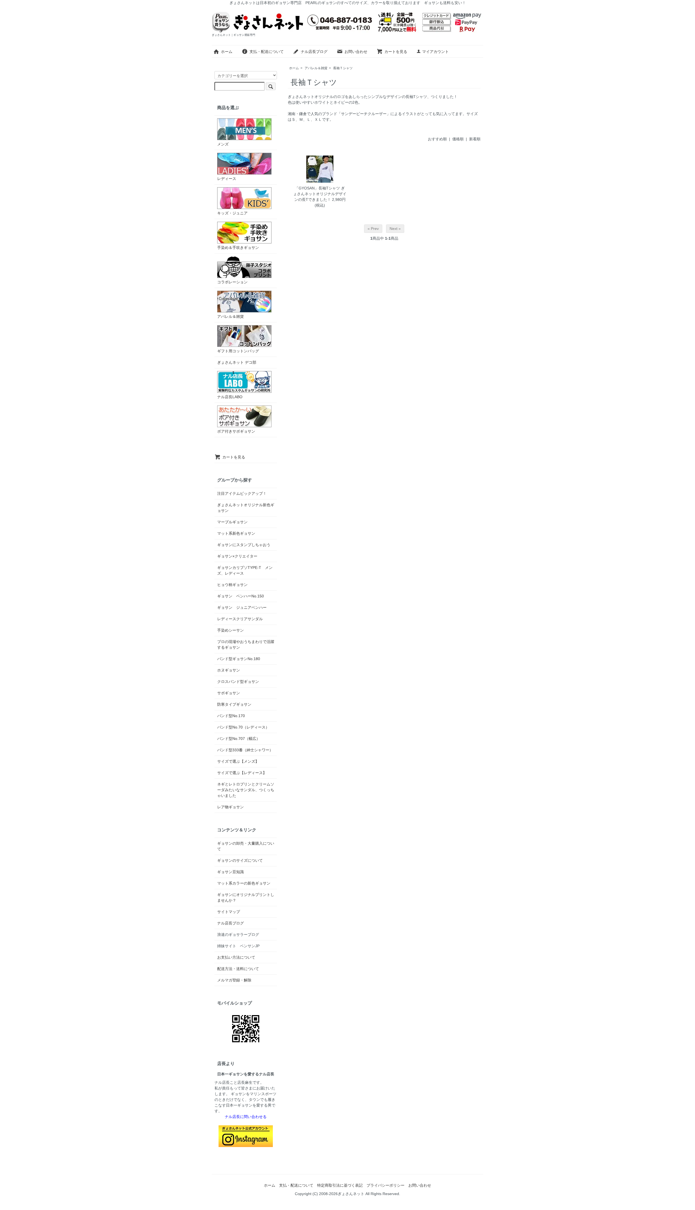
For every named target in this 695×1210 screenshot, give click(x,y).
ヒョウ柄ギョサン (232, 584)
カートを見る (395, 51)
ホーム (226, 51)
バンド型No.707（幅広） (238, 738)
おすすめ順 (437, 139)
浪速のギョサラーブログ (238, 934)
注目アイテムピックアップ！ (242, 493)
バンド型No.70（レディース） (243, 727)
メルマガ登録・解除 (234, 980)
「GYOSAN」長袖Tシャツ (317, 188)
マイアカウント (435, 51)
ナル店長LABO (229, 397)
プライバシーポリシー (386, 1185)
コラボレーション (232, 282)
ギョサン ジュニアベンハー (242, 607)
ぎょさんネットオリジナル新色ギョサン (245, 508)
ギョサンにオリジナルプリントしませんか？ (245, 897)
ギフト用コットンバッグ (238, 351)
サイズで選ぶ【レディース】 (242, 773)
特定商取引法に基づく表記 (340, 1185)
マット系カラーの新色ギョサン (243, 883)
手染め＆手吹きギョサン (238, 247)
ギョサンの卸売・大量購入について (245, 846)
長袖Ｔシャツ (343, 68)
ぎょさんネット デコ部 (236, 362)
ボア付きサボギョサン (236, 431)
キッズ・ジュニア (232, 213)
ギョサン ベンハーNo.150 (240, 596)
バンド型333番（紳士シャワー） (245, 750)
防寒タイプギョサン (234, 704)
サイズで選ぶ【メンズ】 (238, 761)
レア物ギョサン (230, 807)
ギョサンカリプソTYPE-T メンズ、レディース (245, 570)
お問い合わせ (356, 51)
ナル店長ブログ (314, 51)
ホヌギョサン (228, 670)
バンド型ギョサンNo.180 (238, 659)
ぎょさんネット (351, 1194)
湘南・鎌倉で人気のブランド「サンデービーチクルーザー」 (339, 114)
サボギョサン (228, 693)
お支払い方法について (236, 957)
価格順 (458, 139)
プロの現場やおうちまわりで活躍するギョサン (245, 644)
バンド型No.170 (231, 716)
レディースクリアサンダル (240, 619)
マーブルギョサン (232, 522)
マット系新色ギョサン (236, 533)
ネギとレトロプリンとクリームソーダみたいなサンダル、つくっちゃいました (245, 790)
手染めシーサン (230, 630)
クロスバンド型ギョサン (238, 681)
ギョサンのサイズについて (240, 860)
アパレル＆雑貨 (316, 68)
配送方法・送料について (238, 969)
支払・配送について (266, 51)
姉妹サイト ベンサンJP (238, 946)
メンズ (223, 144)
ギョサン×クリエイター (237, 556)
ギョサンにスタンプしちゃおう (243, 545)
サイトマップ (228, 912)
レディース (226, 178)
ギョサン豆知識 (230, 872)
